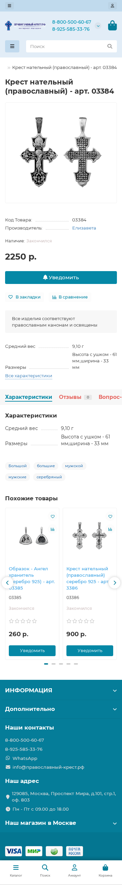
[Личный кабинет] (112, 5)
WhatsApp (25, 758)
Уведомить (63, 277)
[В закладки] (52, 516)
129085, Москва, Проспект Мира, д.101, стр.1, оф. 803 (64, 797)
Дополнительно (30, 708)
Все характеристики (28, 375)
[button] (7, 583)
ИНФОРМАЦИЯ (28, 690)
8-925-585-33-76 (70, 29)
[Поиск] (110, 46)
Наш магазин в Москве (40, 822)
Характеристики (28, 397)
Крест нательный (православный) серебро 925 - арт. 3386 (87, 578)
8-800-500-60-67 (71, 22)
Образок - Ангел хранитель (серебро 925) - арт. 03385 (32, 578)
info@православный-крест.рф (48, 767)
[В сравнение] (52, 529)
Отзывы (74, 397)
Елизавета (84, 228)
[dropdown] (9, 5)
